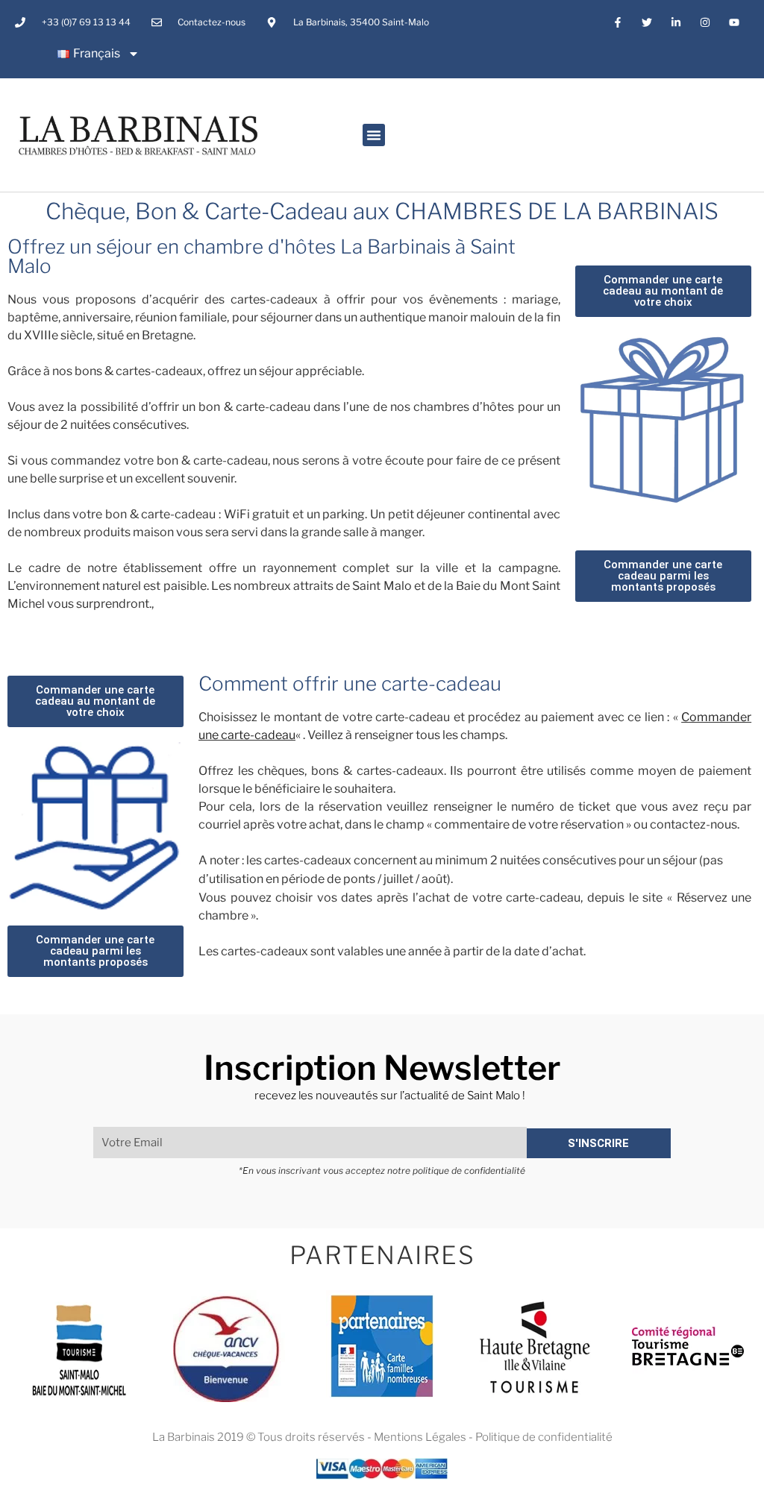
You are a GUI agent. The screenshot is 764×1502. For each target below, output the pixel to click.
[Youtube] (734, 22)
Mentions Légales (420, 1437)
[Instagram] (705, 22)
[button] (374, 135)
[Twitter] (646, 22)
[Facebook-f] (617, 22)
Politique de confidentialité (544, 1437)
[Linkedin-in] (675, 22)
